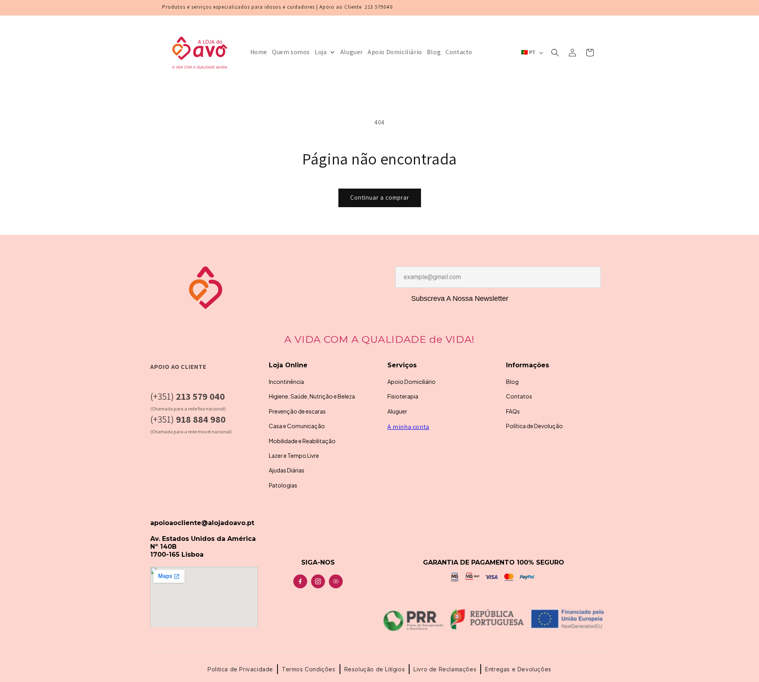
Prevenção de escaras (297, 411)
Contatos (519, 396)
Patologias (283, 485)
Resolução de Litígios (374, 669)
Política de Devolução (534, 425)
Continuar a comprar (379, 197)
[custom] (300, 581)
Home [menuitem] (258, 52)
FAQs (513, 411)
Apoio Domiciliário (411, 381)
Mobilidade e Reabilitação (302, 440)
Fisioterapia (402, 396)
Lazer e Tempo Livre (294, 455)
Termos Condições (309, 669)
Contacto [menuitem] (459, 52)
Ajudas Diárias (286, 470)
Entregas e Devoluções (518, 669)
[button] (555, 52)
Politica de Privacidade (240, 669)
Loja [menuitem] (321, 52)
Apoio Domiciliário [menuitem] (395, 52)
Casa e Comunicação (297, 425)
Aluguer (397, 411)
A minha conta (408, 427)
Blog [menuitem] (434, 52)
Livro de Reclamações (444, 669)
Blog (512, 381)
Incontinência (286, 381)
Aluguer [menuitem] (351, 52)
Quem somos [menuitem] (291, 52)
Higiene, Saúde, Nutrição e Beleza (312, 396)
